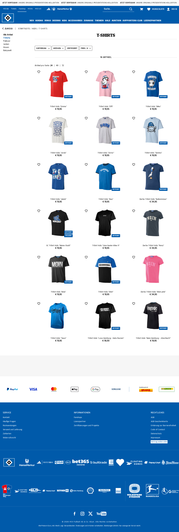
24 (51, 65)
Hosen (6, 47)
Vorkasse (116, 389)
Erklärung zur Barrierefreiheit (163, 425)
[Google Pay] (95, 389)
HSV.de (6, 9)
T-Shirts (6, 38)
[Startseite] (8, 17)
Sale (107, 21)
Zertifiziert (72, 48)
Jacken (6, 44)
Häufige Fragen (9, 421)
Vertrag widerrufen (159, 442)
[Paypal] (12, 389)
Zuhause (88, 21)
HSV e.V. (38, 9)
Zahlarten (7, 434)
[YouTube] (101, 514)
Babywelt (7, 50)
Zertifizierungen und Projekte (86, 425)
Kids (64, 21)
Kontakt (6, 417)
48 (57, 65)
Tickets (14, 9)
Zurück (8, 29)
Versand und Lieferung (12, 430)
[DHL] (146, 389)
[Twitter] (90, 514)
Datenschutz (156, 434)
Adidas (39, 21)
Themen (99, 21)
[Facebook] (74, 514)
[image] (58, 90)
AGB (152, 417)
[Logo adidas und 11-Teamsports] (39, 463)
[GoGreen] (167, 389)
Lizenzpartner (152, 21)
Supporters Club (132, 21)
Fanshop (22, 9)
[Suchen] (131, 9)
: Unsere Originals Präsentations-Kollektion (30, 3)
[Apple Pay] (75, 389)
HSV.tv (30, 9)
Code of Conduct (158, 430)
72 (63, 65)
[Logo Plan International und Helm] (58, 463)
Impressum (155, 438)
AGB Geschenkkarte (159, 421)
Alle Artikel (8, 35)
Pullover (6, 41)
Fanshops (78, 417)
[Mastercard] (54, 389)
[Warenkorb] (141, 9)
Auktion (116, 21)
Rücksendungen (9, 425)
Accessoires (75, 21)
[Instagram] (82, 514)
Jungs (47, 21)
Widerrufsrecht (9, 438)
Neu (32, 21)
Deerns (56, 21)
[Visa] (33, 389)
